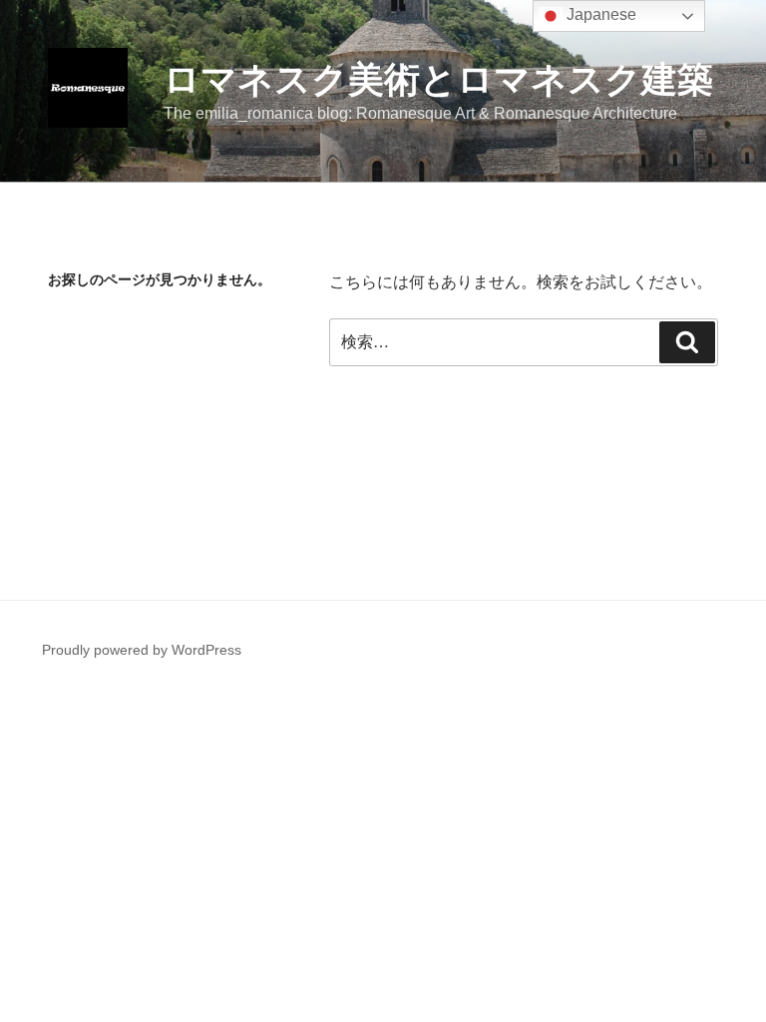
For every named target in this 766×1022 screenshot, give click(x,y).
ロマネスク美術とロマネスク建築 (438, 79)
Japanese (599, 14)
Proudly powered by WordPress (141, 650)
